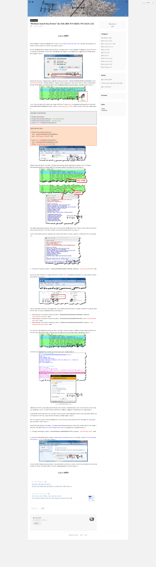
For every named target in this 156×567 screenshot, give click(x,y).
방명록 (83, 13)
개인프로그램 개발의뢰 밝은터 (41, 484)
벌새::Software (106, 64)
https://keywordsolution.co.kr (39, 493)
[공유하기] (35, 508)
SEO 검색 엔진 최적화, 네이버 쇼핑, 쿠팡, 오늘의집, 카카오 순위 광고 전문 (52, 498)
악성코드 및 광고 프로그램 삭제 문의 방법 (111, 83)
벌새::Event (105, 52)
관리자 (81, 535)
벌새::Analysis (106, 41)
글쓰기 (86, 535)
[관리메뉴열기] (153, 3)
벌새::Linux (105, 55)
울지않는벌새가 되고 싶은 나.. (40, 520)
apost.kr (76, 535)
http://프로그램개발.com (38, 481)
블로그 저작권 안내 (106, 87)
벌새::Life (105, 49)
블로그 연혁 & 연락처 (106, 79)
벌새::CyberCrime (107, 47)
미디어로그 (77, 13)
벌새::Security (106, 61)
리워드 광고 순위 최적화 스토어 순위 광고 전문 (46, 496)
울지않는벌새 (78, 7)
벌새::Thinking (106, 67)
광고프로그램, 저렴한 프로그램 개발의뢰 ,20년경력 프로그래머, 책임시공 (52, 486)
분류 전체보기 (106, 38)
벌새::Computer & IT (108, 44)
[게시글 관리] (37, 508)
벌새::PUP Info (106, 58)
